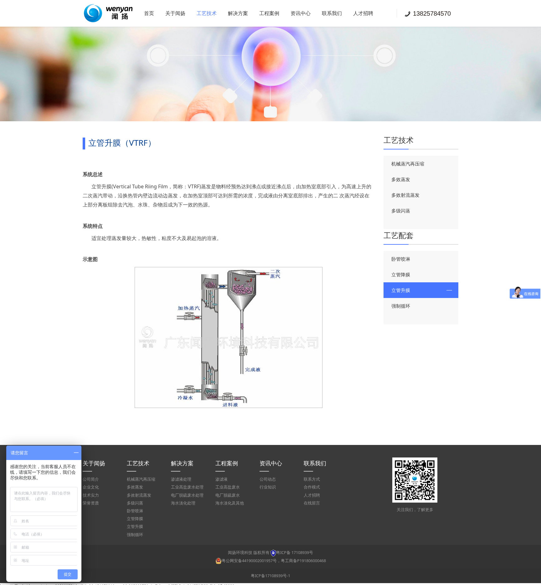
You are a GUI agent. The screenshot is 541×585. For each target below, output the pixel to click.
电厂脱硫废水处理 (187, 495)
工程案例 (269, 13)
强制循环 (400, 306)
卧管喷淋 (400, 259)
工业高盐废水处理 (187, 487)
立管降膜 (400, 274)
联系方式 (312, 479)
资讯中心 (301, 13)
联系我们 (332, 13)
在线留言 (312, 503)
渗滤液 (221, 479)
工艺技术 (207, 13)
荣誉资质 (91, 503)
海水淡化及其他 (229, 503)
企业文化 (91, 487)
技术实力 (91, 495)
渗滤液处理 (181, 479)
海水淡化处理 (183, 503)
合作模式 (312, 487)
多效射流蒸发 (405, 195)
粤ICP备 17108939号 (294, 552)
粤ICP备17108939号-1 (270, 575)
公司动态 (268, 479)
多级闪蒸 (400, 210)
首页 (149, 13)
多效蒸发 (400, 179)
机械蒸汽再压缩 (407, 163)
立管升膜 (400, 290)
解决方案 (238, 13)
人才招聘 (363, 13)
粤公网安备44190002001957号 (249, 560)
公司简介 (91, 479)
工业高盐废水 (227, 487)
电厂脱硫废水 (227, 495)
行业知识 (268, 487)
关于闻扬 (175, 13)
